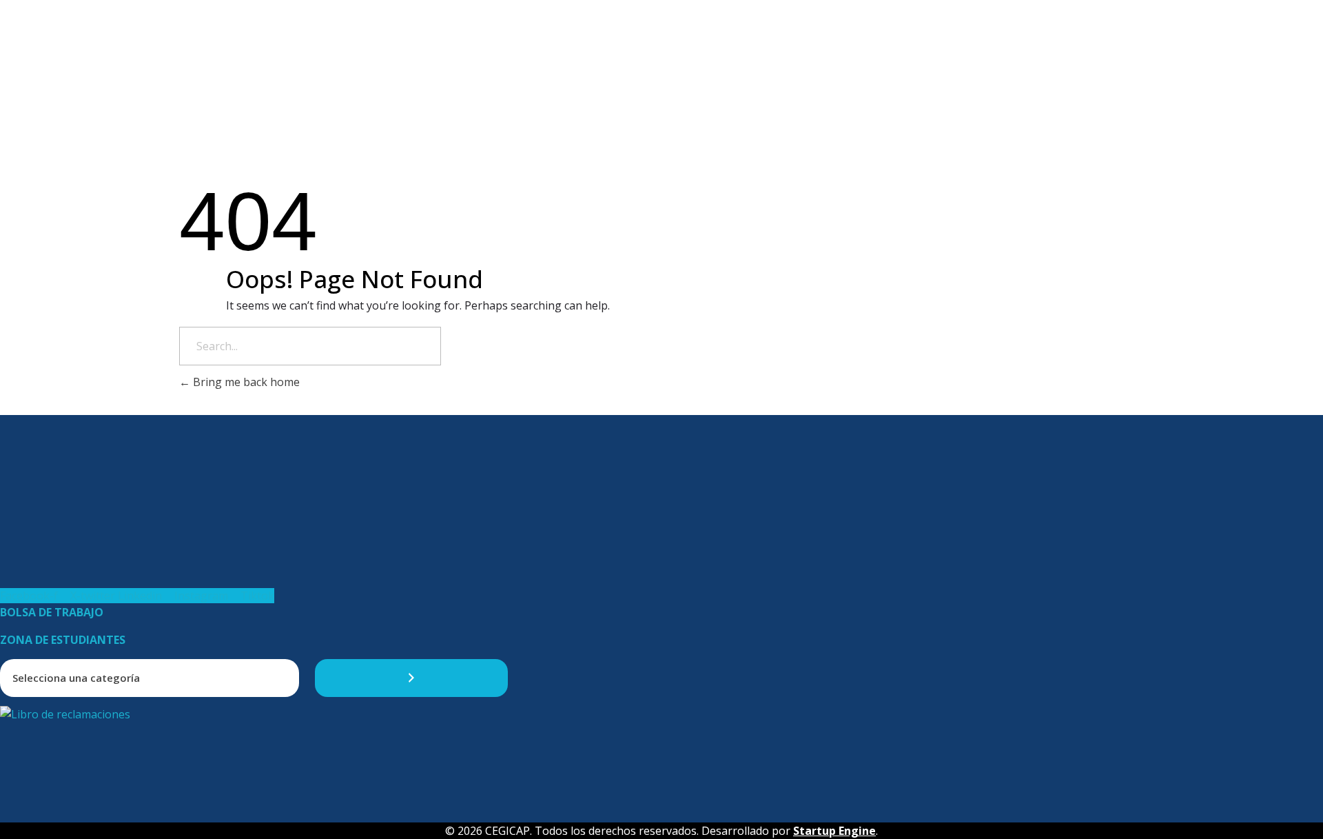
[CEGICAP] (72, 14)
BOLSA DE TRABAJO (51, 612)
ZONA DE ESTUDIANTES (62, 639)
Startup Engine (834, 830)
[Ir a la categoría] (411, 678)
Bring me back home (245, 382)
